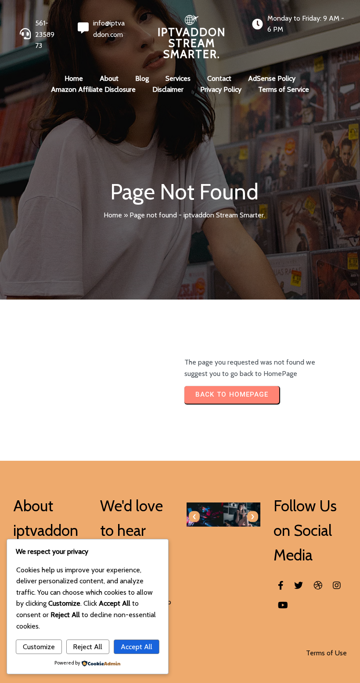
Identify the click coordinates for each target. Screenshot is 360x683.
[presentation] (194, 516)
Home (113, 215)
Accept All (136, 647)
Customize (39, 647)
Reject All (87, 647)
